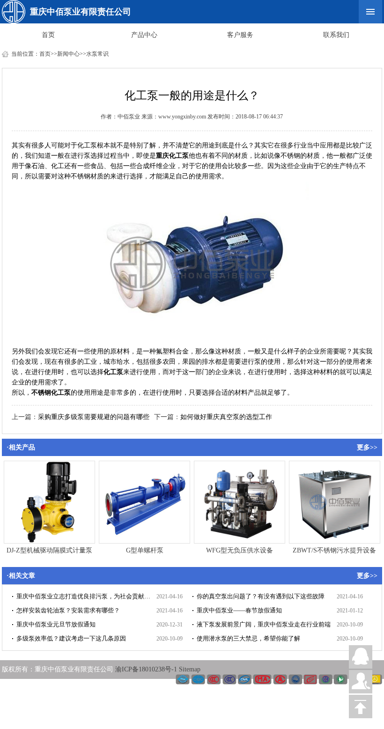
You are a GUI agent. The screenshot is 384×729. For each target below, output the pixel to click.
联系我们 (336, 34)
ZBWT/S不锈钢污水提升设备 (334, 550)
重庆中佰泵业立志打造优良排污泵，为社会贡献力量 (86, 596)
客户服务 (240, 34)
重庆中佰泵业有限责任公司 (80, 11)
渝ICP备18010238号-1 (147, 669)
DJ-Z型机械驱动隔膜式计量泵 (49, 550)
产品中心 (144, 34)
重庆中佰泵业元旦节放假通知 (56, 624)
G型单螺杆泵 (144, 550)
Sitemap (189, 669)
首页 (48, 34)
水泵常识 (97, 54)
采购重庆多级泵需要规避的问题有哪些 (93, 416)
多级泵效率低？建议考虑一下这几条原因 (71, 638)
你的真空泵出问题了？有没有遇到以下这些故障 (261, 596)
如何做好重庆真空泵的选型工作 (226, 416)
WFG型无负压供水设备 (239, 550)
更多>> (367, 447)
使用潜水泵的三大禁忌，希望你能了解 (248, 638)
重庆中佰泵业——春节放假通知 (239, 610)
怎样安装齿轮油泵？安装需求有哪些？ (68, 610)
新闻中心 (68, 54)
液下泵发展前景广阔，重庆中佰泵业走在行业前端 (264, 624)
